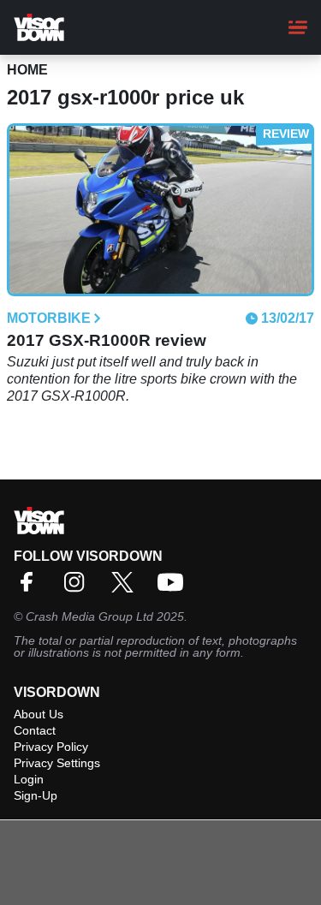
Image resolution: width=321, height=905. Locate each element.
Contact (35, 730)
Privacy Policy (51, 747)
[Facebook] (31, 588)
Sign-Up (35, 795)
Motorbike (49, 318)
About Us (38, 714)
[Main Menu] (297, 27)
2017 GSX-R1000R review (106, 340)
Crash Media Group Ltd (89, 616)
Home (27, 70)
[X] (127, 588)
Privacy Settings (57, 763)
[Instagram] (79, 588)
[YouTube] (175, 588)
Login (29, 779)
